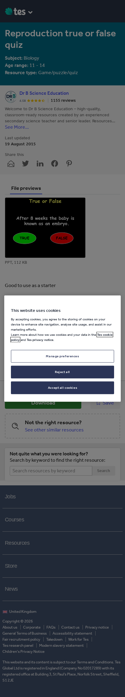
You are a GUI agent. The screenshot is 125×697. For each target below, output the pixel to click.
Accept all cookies (62, 387)
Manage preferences (62, 356)
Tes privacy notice (40, 340)
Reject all (62, 371)
